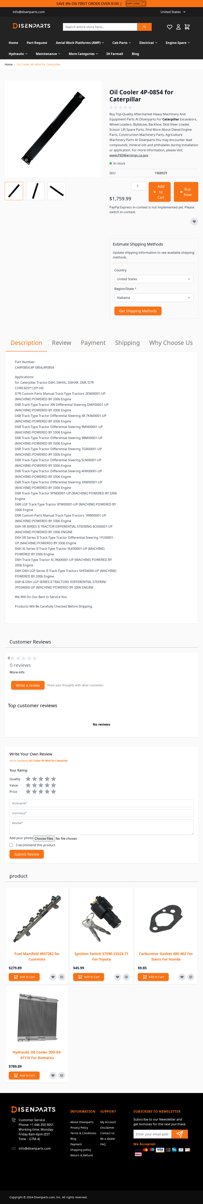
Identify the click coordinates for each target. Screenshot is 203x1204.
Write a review (28, 685)
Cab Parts (119, 43)
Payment (76, 1144)
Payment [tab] (93, 343)
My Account (108, 1122)
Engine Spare (176, 43)
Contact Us (107, 1133)
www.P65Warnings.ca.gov (128, 155)
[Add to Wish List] (194, 221)
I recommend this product (35, 845)
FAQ (103, 1144)
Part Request (37, 43)
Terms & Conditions (83, 1133)
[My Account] (178, 27)
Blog (135, 54)
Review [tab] (61, 343)
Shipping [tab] (127, 343)
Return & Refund (81, 1155)
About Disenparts (82, 1122)
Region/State (125, 289)
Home (13, 43)
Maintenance (46, 54)
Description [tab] (26, 343)
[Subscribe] (180, 1134)
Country (120, 270)
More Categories (82, 54)
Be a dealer (107, 1139)
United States (171, 12)
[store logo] (31, 26)
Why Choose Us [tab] (171, 343)
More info (17, 672)
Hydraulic (16, 54)
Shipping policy (80, 1150)
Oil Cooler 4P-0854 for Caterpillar (38, 64)
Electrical (146, 43)
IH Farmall (114, 54)
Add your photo (21, 838)
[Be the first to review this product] (153, 107)
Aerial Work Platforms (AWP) (78, 43)
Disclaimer (107, 1127)
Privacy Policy (79, 1127)
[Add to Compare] (61, 977)
